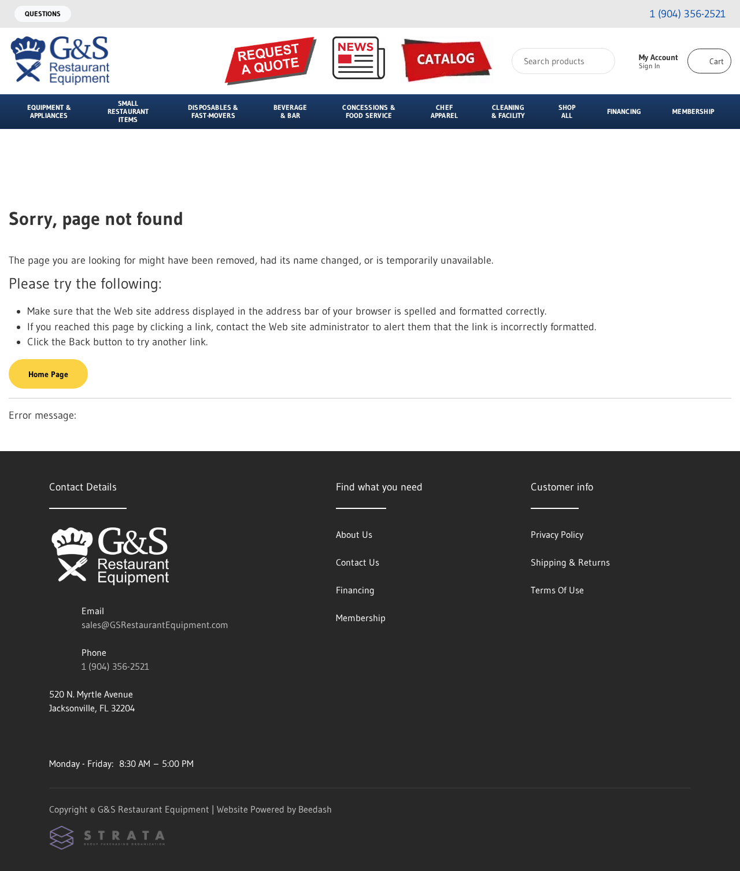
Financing (624, 111)
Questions (43, 13)
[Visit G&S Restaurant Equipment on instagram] (54, 735)
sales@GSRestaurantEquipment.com (155, 624)
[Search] (598, 61)
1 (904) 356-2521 (115, 666)
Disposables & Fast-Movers (213, 111)
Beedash (315, 809)
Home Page (48, 374)
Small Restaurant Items (128, 111)
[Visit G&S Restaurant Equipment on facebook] (78, 735)
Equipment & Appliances (49, 111)
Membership (693, 111)
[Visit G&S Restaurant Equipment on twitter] (103, 735)
